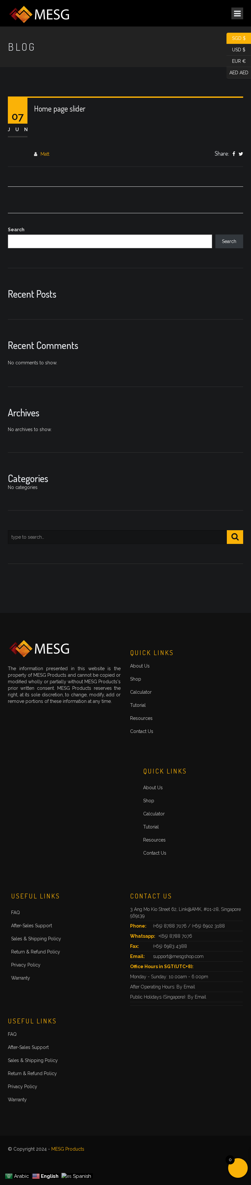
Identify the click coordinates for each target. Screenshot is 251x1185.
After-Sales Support (31, 925)
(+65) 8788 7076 (170, 926)
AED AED (237, 72)
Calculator (141, 692)
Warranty (20, 978)
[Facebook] (233, 154)
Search (16, 229)
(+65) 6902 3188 (208, 926)
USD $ (235, 49)
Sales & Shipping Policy (36, 938)
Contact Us (141, 731)
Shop (135, 679)
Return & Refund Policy (35, 951)
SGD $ (236, 37)
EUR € (236, 60)
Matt (45, 154)
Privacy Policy (26, 964)
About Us (140, 666)
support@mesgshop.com (178, 956)
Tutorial (138, 705)
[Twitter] (241, 154)
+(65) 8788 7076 (175, 936)
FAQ (15, 912)
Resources (141, 718)
